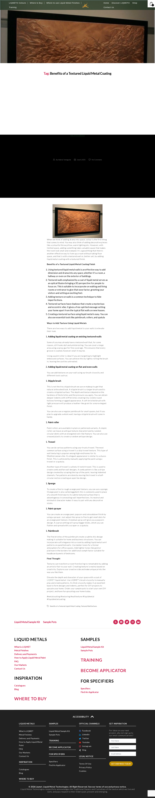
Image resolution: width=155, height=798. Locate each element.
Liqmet (39, 787)
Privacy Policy (85, 767)
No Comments (97, 160)
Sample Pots (50, 621)
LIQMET (51, 580)
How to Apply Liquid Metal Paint (30, 657)
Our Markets (20, 665)
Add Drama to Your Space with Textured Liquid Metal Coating (77, 147)
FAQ (16, 661)
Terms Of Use (85, 764)
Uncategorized (77, 136)
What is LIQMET (22, 646)
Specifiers (85, 688)
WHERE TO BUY (30, 698)
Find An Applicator (90, 692)
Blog (16, 689)
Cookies (82, 771)
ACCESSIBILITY (81, 716)
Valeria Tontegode (64, 160)
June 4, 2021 (81, 160)
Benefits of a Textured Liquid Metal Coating (65, 606)
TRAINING (91, 660)
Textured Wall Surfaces (89, 606)
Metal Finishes (21, 650)
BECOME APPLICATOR (103, 670)
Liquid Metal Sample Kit (27, 621)
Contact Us (19, 668)
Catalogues (19, 685)
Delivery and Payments (25, 654)
